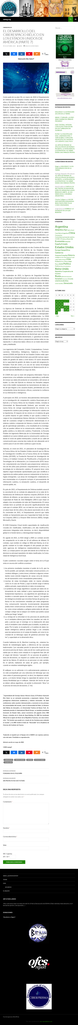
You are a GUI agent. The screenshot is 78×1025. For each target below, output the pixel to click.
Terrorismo (65, 279)
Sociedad (58, 279)
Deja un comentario (32, 46)
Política (67, 263)
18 (59, 307)
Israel (72, 257)
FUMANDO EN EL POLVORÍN (12, 772)
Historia (71, 255)
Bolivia (69, 230)
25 (59, 310)
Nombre (6, 828)
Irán (62, 257)
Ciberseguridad (20, 759)
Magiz (57, 166)
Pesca (62, 261)
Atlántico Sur (61, 230)
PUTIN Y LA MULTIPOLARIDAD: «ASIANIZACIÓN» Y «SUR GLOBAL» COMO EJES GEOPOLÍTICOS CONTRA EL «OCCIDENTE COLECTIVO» (64, 137)
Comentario (7, 802)
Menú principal (75, 19)
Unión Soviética (59, 283)
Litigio (56, 259)
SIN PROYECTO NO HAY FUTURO (14, 779)
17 (56, 307)
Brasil (72, 230)
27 (65, 310)
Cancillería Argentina (62, 233)
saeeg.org (7, 19)
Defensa (29, 759)
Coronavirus (58, 235)
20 (65, 307)
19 (62, 307)
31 (56, 313)
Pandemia (58, 261)
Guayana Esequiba (61, 255)
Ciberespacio (8, 759)
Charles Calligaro (60, 199)
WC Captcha (7, 854)
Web (4, 845)
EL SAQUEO (6, 891)
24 (56, 310)
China (72, 232)
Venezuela (68, 283)
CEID (4, 883)
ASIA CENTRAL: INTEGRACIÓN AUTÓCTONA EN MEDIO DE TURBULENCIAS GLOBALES (64, 127)
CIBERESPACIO (7, 27)
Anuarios (8, 887)
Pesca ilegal (68, 261)
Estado (64, 244)
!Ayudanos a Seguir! (9, 917)
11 (59, 304)
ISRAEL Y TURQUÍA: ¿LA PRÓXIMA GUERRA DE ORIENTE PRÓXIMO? (64, 119)
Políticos (58, 266)
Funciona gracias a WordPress (11, 1017)
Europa (57, 250)
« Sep (57, 316)
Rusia (58, 276)
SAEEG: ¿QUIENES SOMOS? (10, 875)
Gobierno (59, 252)
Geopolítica (65, 250)
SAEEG (20, 46)
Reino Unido (62, 268)
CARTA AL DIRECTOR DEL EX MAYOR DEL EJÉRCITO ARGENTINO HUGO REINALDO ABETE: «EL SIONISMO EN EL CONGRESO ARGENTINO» (65, 191)
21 (68, 307)
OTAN (68, 259)
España (58, 244)
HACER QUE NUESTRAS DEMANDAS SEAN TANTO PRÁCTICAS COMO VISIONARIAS (64, 202)
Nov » (72, 316)
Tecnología (8, 762)
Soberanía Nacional (66, 276)
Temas (5, 879)
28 (68, 310)
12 (62, 304)
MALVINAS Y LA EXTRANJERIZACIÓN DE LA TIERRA (65, 113)
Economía (59, 241)
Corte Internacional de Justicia (64, 237)
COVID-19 (58, 239)
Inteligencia (58, 257)
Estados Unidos (40, 759)
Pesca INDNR (59, 264)
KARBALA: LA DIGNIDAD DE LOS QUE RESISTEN (64, 210)
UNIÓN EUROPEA (61, 281)
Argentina (61, 226)
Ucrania (70, 279)
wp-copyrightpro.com (46, 1021)
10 (56, 304)
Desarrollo (70, 239)
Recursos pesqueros (66, 266)
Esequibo (67, 241)
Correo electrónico (10, 836)
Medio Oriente (62, 259)
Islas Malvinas (67, 257)
